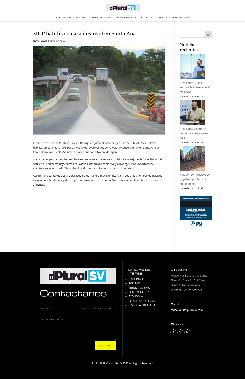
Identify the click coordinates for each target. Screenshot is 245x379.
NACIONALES (64, 17)
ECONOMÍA (147, 17)
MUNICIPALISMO (102, 17)
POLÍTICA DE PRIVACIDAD (174, 17)
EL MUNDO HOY (126, 17)
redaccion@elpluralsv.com (186, 310)
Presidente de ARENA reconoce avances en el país (194, 133)
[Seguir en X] (180, 332)
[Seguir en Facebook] (173, 332)
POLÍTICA (81, 17)
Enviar (105, 345)
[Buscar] (208, 34)
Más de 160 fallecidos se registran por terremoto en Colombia (195, 179)
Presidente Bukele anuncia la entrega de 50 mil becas (195, 87)
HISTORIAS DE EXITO (141, 305)
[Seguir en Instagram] (187, 332)
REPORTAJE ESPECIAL (141, 301)
